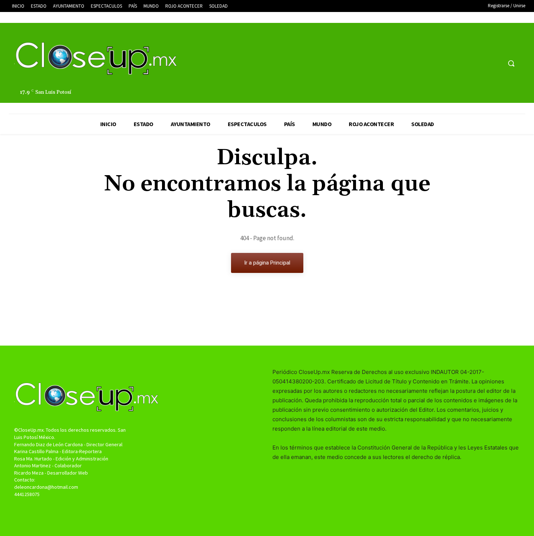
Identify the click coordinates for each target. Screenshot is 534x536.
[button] (511, 63)
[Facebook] (468, 63)
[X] (482, 63)
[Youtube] (496, 63)
